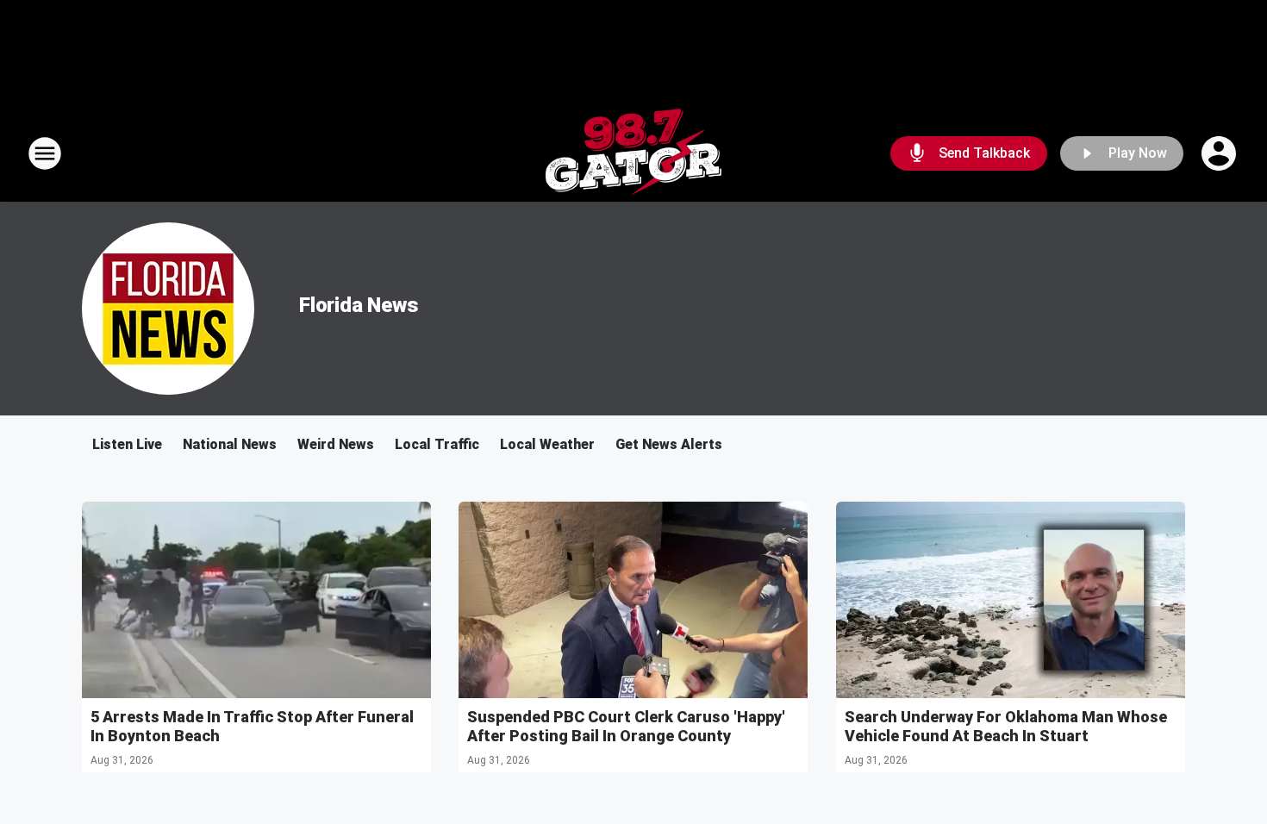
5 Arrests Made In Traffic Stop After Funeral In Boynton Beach (252, 726)
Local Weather (547, 444)
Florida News (359, 305)
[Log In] (1220, 153)
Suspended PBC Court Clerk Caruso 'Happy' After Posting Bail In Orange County (626, 726)
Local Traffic (437, 444)
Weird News (335, 444)
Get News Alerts (668, 444)
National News (230, 444)
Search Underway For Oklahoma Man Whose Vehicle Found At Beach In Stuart (1006, 726)
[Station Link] (633, 153)
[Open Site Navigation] (45, 153)
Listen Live (127, 444)
